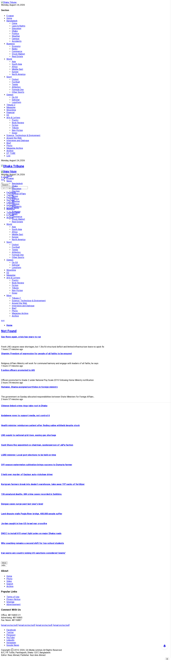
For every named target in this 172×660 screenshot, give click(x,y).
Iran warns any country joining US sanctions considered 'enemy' (33, 553)
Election (16, 191)
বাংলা (2, 179)
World (9, 59)
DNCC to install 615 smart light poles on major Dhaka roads (31, 533)
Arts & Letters (13, 117)
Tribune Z (10, 105)
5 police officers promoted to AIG (18, 370)
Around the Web (14, 138)
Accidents (17, 41)
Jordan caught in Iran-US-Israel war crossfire (24, 523)
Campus (15, 38)
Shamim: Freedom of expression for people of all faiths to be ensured (36, 353)
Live (8, 156)
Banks (14, 49)
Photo (9, 145)
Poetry (15, 120)
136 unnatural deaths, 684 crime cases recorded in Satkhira (31, 494)
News (9, 181)
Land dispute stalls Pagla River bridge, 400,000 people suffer (31, 513)
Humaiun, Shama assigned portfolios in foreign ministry (29, 387)
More (8, 295)
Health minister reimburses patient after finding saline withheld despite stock (40, 425)
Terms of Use (12, 597)
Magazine (10, 107)
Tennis (15, 84)
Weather (16, 36)
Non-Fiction (17, 130)
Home (9, 18)
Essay (14, 133)
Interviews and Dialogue (17, 140)
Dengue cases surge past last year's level (22, 504)
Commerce (17, 51)
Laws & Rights (18, 26)
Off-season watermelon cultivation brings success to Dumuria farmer (36, 464)
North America (18, 74)
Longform (16, 102)
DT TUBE (10, 153)
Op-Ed (15, 97)
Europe (15, 71)
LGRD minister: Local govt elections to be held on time (28, 455)
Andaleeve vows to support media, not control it (25, 415)
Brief (8, 143)
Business (10, 43)
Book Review (18, 122)
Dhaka (15, 31)
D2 (7, 115)
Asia (14, 61)
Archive (9, 150)
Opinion (9, 94)
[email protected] (9, 625)
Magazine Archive (14, 148)
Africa (14, 66)
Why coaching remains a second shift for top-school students (32, 543)
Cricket (15, 79)
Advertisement (13, 604)
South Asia (17, 64)
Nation (15, 196)
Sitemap (10, 602)
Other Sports (18, 92)
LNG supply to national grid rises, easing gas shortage (28, 435)
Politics (15, 33)
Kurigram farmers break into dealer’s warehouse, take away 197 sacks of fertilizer (43, 484)
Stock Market (18, 54)
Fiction (15, 125)
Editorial (15, 99)
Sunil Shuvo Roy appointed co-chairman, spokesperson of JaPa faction (37, 445)
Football (16, 82)
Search (9, 584)
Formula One (18, 89)
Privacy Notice (13, 599)
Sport (9, 77)
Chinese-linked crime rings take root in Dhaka (24, 405)
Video (9, 581)
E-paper (10, 15)
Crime (14, 23)
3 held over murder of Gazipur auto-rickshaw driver (27, 474)
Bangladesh (11, 21)
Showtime (11, 110)
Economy (16, 46)
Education (16, 28)
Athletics (16, 87)
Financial (10, 112)
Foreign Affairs (19, 193)
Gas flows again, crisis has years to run (21, 337)
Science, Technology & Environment (23, 135)
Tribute (15, 128)
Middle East (17, 69)
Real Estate (17, 56)
